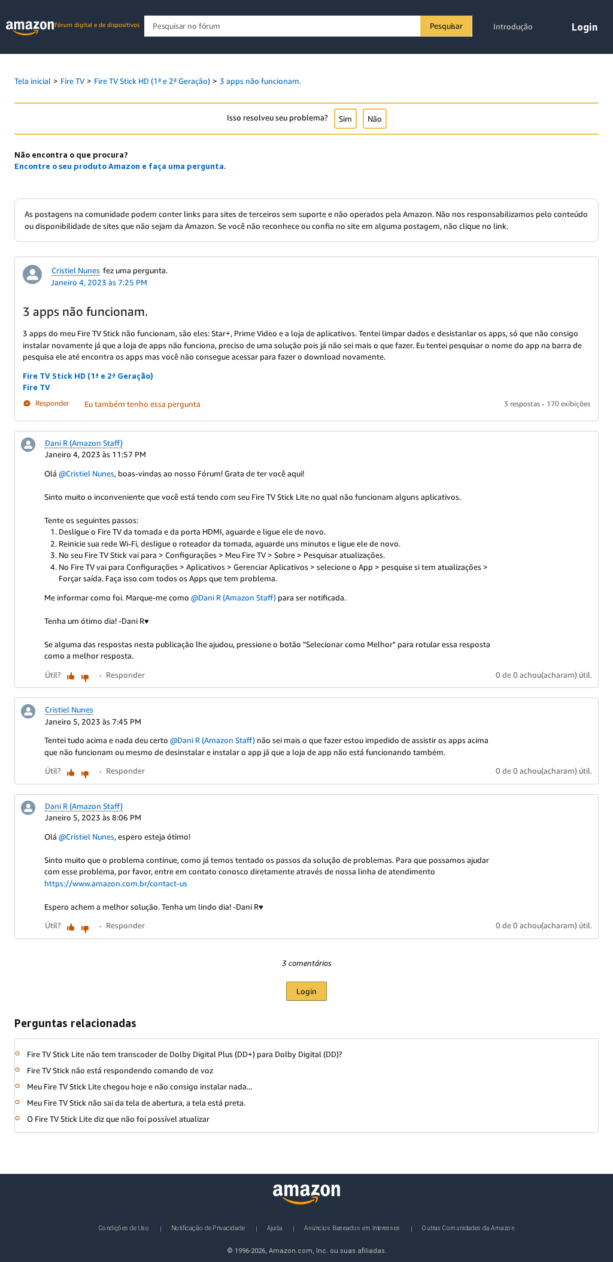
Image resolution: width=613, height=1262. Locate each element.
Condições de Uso (124, 1227)
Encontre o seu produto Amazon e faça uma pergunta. (120, 166)
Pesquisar (446, 26)
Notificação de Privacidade (208, 1227)
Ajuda (275, 1227)
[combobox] (308, 26)
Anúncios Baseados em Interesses (352, 1227)
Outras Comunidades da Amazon (468, 1227)
